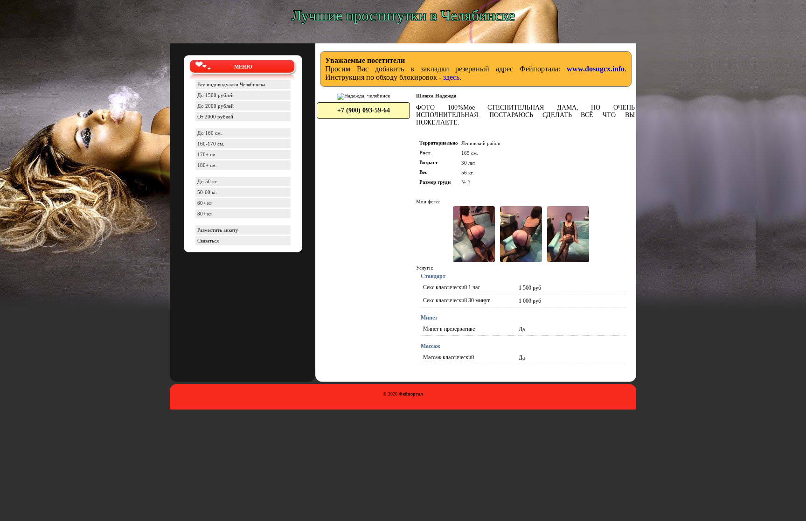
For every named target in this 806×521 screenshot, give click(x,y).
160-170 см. (210, 143)
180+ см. (207, 165)
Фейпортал (411, 393)
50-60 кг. (207, 192)
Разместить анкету (217, 230)
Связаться (208, 240)
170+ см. (207, 154)
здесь (451, 77)
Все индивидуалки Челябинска (231, 84)
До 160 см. (209, 133)
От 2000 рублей (215, 116)
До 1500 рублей (215, 95)
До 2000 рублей (215, 106)
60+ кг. (205, 203)
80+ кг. (205, 213)
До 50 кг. (207, 181)
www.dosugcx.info (596, 69)
